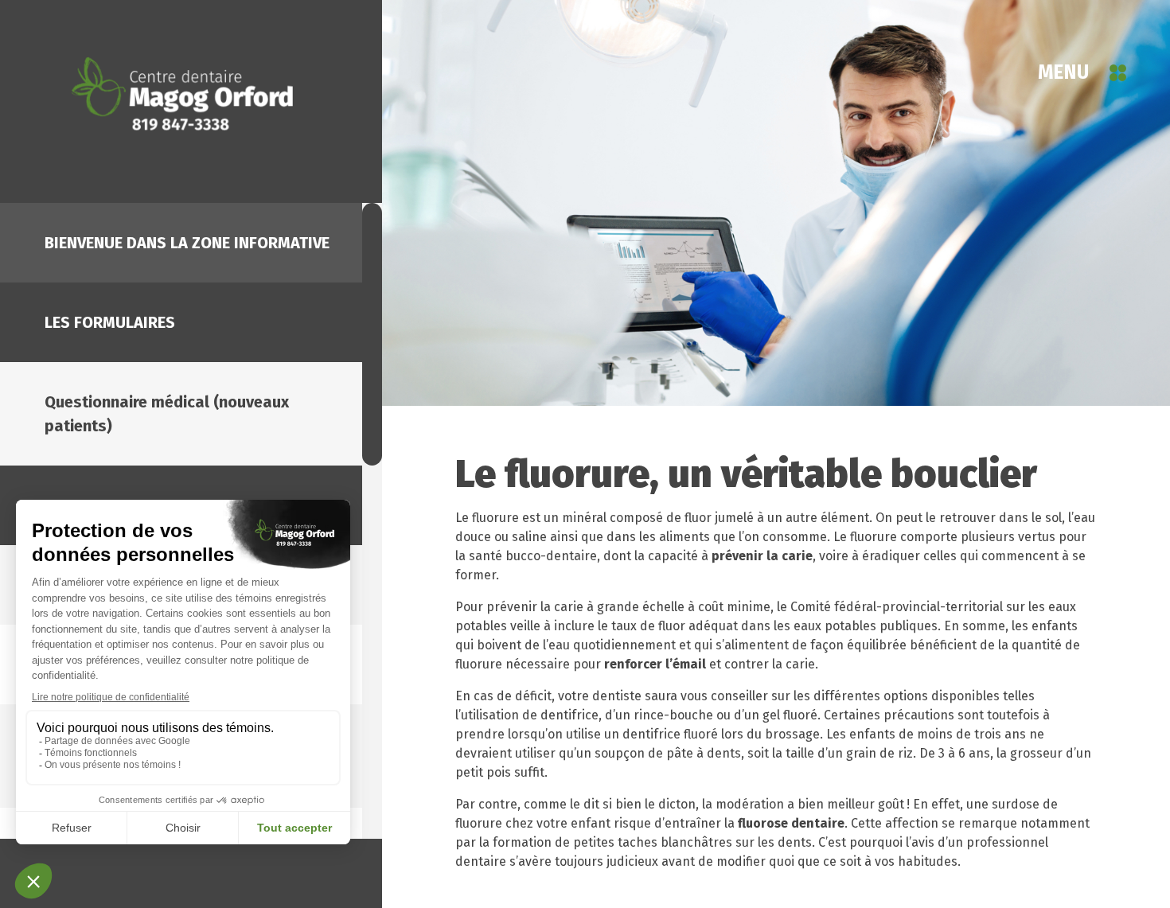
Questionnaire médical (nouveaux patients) (167, 413)
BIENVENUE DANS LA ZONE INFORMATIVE (187, 242)
